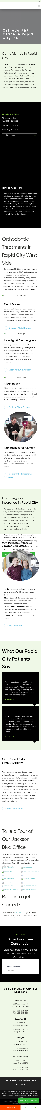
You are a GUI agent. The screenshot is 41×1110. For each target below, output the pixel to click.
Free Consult (10, 1107)
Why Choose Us (34, 1093)
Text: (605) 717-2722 (20, 1032)
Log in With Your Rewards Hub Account (20, 1082)
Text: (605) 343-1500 (10, 130)
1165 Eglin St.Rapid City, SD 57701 (20, 1061)
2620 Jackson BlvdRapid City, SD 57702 (10, 119)
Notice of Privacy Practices (11, 1091)
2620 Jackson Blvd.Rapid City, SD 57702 (20, 1005)
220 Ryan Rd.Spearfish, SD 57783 (20, 1024)
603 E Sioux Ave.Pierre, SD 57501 (20, 1043)
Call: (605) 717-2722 (20, 1030)
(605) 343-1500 (19, 913)
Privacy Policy (15, 1093)
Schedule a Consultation (28, 1100)
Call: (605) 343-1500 (10, 125)
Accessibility (24, 1093)
